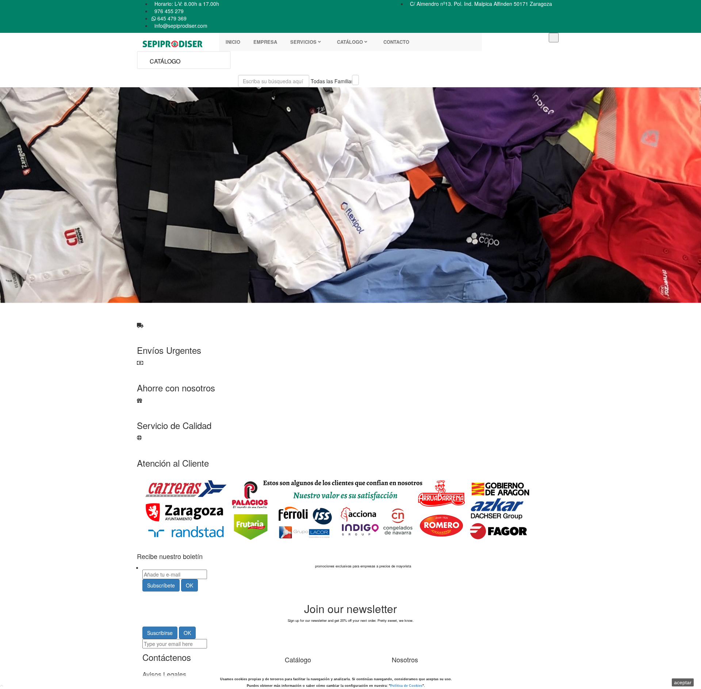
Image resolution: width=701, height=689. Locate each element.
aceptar (683, 682)
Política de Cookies (406, 686)
